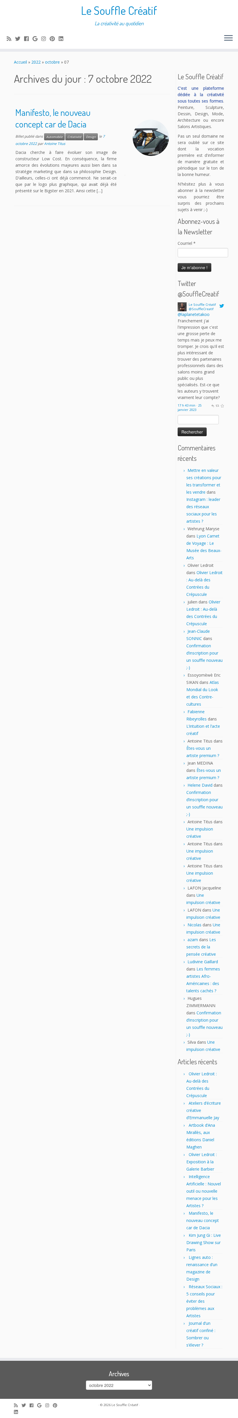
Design (91, 137)
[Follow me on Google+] (37, 38)
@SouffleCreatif (201, 309)
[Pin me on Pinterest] (54, 38)
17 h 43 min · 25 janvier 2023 (189, 407)
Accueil (20, 62)
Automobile (54, 137)
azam (192, 939)
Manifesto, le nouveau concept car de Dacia (53, 118)
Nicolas (194, 925)
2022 (36, 62)
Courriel (187, 243)
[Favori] (222, 405)
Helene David (199, 785)
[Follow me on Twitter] (19, 38)
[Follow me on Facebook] (28, 38)
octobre (52, 62)
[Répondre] (212, 405)
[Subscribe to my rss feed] (11, 38)
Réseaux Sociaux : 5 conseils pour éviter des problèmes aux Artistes (204, 1301)
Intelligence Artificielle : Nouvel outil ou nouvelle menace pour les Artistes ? (203, 1191)
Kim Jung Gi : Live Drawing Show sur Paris (203, 1242)
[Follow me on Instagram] (45, 38)
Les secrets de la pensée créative (201, 947)
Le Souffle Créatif (119, 10)
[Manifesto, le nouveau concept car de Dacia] (150, 137)
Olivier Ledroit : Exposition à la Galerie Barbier (201, 1162)
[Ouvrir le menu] (228, 38)
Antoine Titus (54, 143)
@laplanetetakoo (194, 314)
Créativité (74, 137)
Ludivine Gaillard (202, 961)
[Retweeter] (217, 405)
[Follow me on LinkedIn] (63, 38)
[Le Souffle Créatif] (182, 306)
